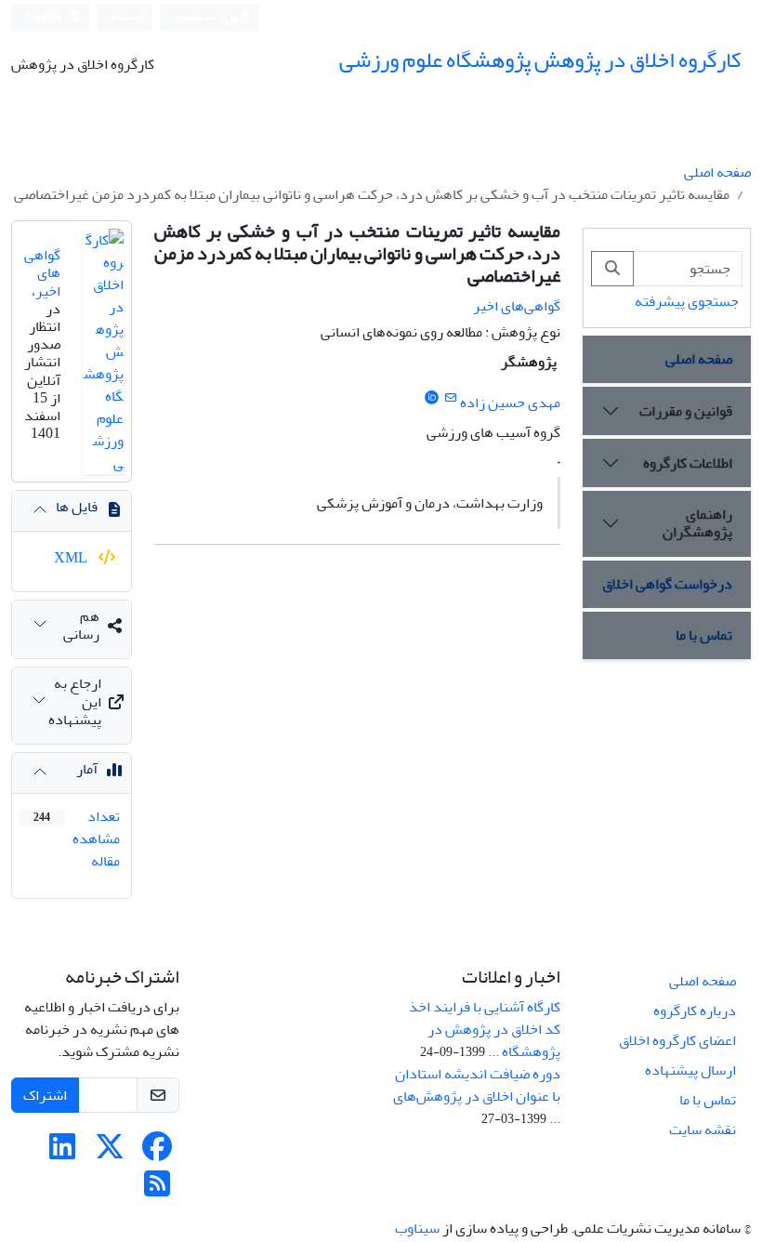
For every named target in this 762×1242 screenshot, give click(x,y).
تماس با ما (704, 635)
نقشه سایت (702, 1129)
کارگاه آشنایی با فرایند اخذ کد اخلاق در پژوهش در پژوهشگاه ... (484, 1029)
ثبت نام (128, 16)
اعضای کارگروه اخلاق (677, 1040)
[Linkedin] (62, 1153)
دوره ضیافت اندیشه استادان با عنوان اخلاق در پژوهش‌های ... (476, 1096)
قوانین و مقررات (685, 411)
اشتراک (45, 1095)
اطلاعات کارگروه (687, 463)
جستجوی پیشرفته (687, 301)
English (45, 17)
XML (72, 558)
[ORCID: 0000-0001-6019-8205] (431, 398)
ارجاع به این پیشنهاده (74, 701)
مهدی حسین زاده (510, 402)
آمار (87, 769)
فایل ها (77, 507)
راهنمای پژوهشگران (697, 523)
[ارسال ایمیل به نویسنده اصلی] (450, 398)
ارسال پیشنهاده (690, 1070)
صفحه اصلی (717, 172)
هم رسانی (81, 625)
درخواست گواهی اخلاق (667, 584)
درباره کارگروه (694, 1010)
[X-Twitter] (109, 1153)
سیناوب (417, 1228)
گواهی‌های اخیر (516, 306)
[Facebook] (157, 1153)
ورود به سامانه (207, 17)
